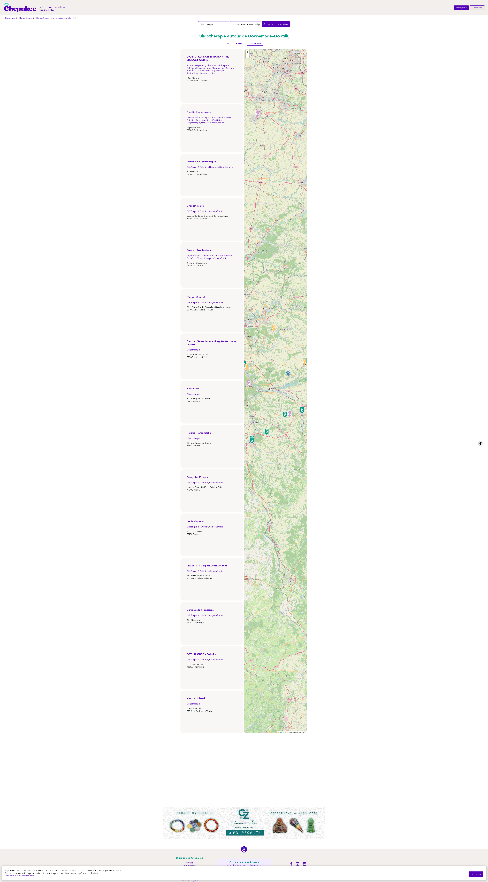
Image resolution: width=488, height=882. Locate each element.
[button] (288, 373)
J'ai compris (476, 874)
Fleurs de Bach (203, 68)
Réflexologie (193, 73)
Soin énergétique (208, 73)
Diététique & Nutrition (197, 164)
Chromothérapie (195, 115)
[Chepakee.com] (34, 14)
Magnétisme (218, 68)
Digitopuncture (203, 117)
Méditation (217, 117)
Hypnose (213, 164)
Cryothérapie (209, 65)
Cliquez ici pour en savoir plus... (20, 875)
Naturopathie (203, 70)
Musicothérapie (204, 256)
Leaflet (281, 732)
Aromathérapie (194, 65)
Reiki (203, 120)
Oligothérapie (25, 18)
